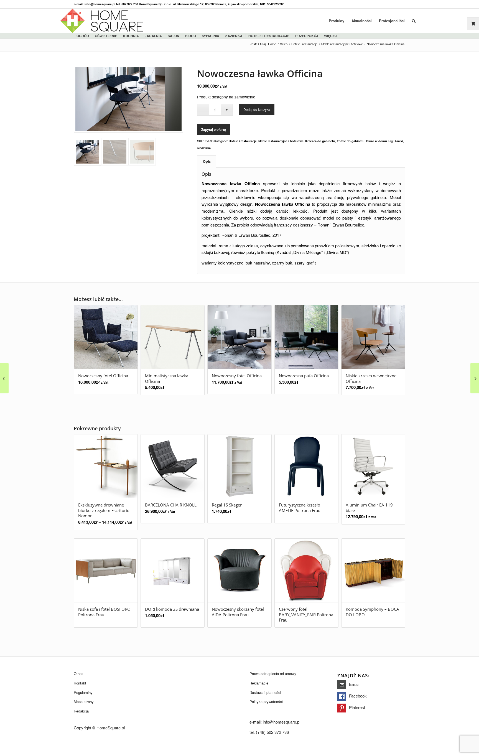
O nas (78, 673)
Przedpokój (306, 35)
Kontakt (80, 683)
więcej (330, 35)
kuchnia (131, 35)
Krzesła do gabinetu (320, 141)
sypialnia (210, 35)
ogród (83, 35)
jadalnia (153, 35)
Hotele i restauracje (268, 35)
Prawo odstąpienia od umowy (272, 673)
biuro (190, 35)
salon (173, 35)
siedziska (204, 148)
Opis (207, 161)
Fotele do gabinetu (351, 141)
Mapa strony (84, 701)
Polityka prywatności (266, 701)
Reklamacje (258, 683)
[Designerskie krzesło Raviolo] (474, 378)
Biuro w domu (376, 141)
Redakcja (81, 711)
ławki (399, 141)
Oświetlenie (106, 35)
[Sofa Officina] (4, 378)
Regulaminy (83, 692)
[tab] (206, 161)
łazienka (234, 35)
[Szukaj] (413, 21)
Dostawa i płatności (265, 692)
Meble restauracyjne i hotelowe (281, 141)
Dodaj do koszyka (256, 109)
